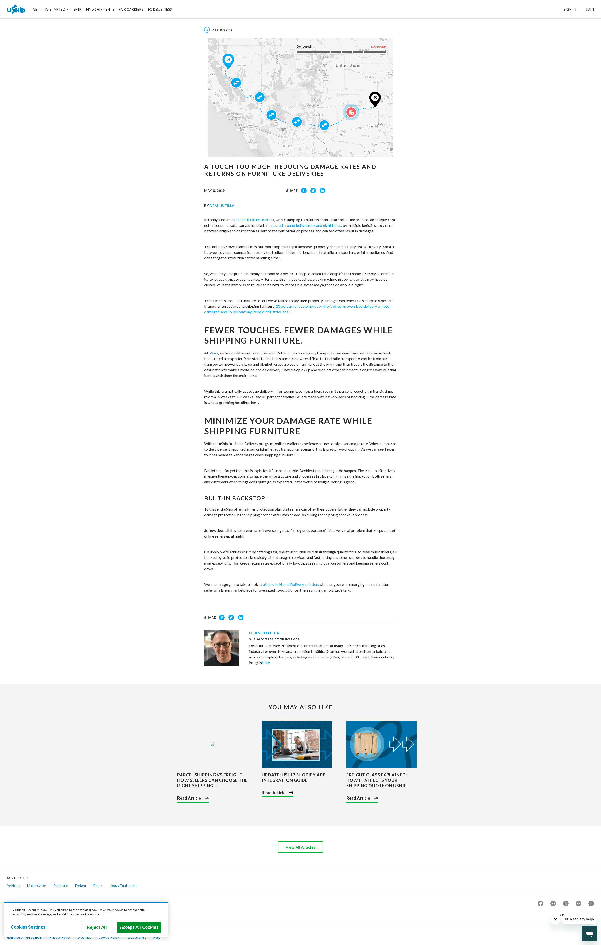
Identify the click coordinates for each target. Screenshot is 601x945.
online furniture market (255, 219)
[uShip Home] (16, 9)
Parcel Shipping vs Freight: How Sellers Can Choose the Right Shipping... (212, 780)
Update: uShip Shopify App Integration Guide (294, 777)
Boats (98, 885)
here (266, 662)
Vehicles (13, 885)
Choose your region (575, 915)
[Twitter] (566, 904)
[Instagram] (553, 904)
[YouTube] (578, 904)
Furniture (61, 885)
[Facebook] (540, 904)
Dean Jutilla (222, 205)
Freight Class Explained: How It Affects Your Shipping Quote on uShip (376, 780)
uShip (213, 353)
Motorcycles (36, 885)
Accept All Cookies (139, 927)
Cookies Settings (28, 927)
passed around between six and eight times (306, 225)
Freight (80, 885)
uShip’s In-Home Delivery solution (290, 584)
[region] (86, 919)
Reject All (97, 927)
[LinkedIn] (591, 904)
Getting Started (49, 9)
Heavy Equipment (123, 885)
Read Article (189, 798)
